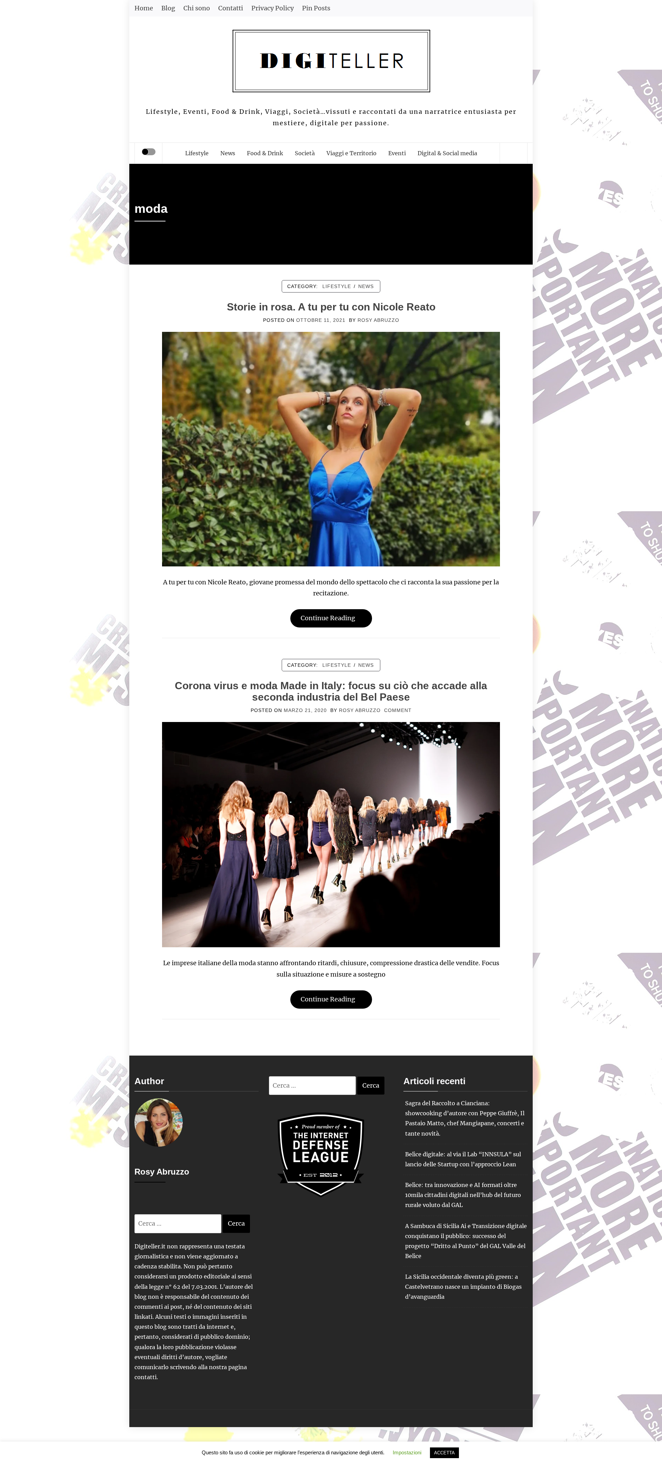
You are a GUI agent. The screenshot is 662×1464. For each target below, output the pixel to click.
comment (398, 710)
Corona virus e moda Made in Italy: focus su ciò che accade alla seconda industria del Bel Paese (331, 691)
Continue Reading (328, 618)
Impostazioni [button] (407, 1452)
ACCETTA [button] (444, 1452)
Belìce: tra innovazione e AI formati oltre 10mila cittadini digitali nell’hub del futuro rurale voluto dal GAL (463, 1194)
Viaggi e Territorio (352, 153)
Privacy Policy (272, 8)
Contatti (230, 8)
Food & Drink (265, 153)
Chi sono (196, 8)
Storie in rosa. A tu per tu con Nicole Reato (331, 307)
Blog (168, 8)
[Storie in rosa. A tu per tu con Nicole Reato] (331, 449)
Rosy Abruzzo (378, 320)
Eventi (397, 153)
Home (143, 8)
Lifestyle (197, 153)
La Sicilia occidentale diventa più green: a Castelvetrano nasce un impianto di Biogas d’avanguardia (463, 1286)
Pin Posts (316, 8)
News (227, 153)
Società (305, 153)
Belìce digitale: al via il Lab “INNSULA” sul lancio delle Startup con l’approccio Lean (463, 1159)
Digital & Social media (447, 153)
